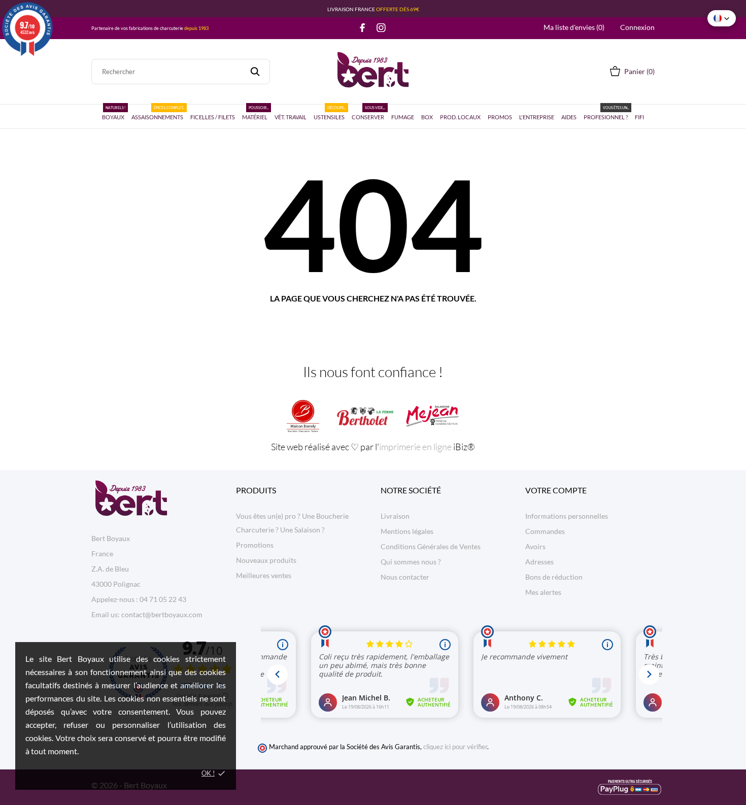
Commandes (545, 531)
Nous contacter (405, 577)
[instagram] (381, 27)
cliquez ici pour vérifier (455, 747)
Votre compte (556, 490)
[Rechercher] (255, 71)
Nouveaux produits (266, 560)
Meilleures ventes (263, 575)
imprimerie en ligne (415, 446)
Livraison (395, 516)
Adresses (539, 561)
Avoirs (535, 546)
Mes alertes (543, 592)
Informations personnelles (566, 516)
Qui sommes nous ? (411, 561)
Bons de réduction (554, 577)
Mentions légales (407, 531)
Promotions (255, 545)
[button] (722, 18)
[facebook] (362, 27)
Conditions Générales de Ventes (431, 546)
